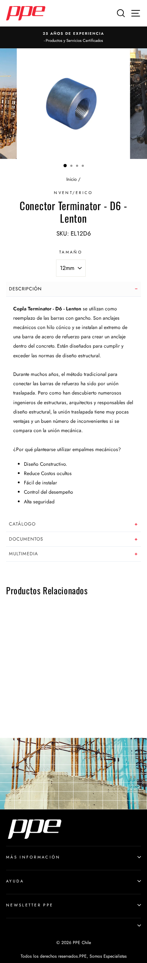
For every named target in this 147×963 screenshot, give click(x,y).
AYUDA (15, 881)
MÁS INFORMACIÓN (33, 857)
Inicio (71, 179)
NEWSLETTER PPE (29, 905)
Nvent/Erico (73, 192)
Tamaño (70, 252)
